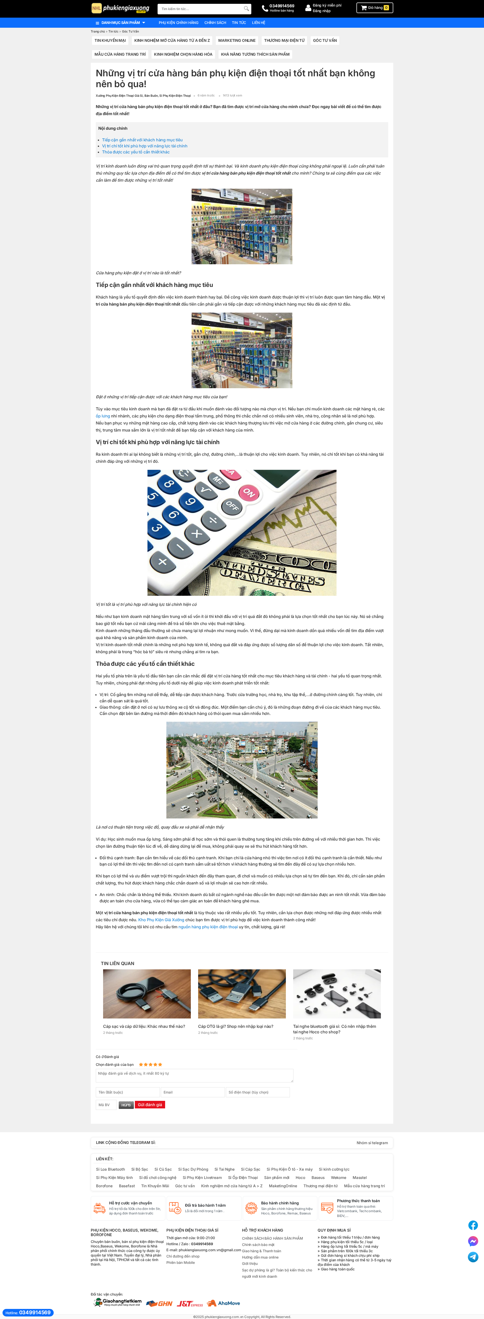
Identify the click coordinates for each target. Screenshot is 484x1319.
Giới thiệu (249, 1263)
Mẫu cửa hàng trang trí (120, 54)
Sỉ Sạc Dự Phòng (193, 1169)
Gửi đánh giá (150, 1104)
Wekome (338, 1177)
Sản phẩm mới (276, 1177)
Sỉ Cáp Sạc (250, 1169)
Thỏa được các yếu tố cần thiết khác (136, 151)
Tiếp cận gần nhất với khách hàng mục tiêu (142, 139)
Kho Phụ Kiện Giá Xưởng (161, 919)
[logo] (122, 9)
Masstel (360, 1177)
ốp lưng (103, 415)
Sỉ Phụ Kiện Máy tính (114, 1177)
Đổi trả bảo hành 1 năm (205, 1205)
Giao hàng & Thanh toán (261, 1251)
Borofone (104, 1185)
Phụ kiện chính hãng (178, 22)
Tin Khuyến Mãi (155, 1185)
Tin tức (239, 22)
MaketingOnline (283, 1185)
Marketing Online (237, 40)
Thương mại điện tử (284, 40)
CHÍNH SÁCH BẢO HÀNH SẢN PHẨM (272, 1238)
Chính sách (215, 22)
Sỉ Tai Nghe (225, 1169)
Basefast (127, 1185)
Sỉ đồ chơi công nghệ (157, 1177)
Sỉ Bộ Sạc (139, 1169)
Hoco (300, 1177)
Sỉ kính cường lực (334, 1169)
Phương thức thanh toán (358, 1201)
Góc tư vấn (185, 1185)
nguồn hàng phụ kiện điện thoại (208, 926)
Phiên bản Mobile (180, 1263)
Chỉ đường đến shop (182, 1256)
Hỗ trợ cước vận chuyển (130, 1203)
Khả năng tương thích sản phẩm (255, 54)
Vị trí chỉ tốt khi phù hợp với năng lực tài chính (144, 145)
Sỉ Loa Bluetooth (110, 1169)
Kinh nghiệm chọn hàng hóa (183, 54)
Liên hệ (258, 22)
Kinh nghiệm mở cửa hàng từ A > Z (232, 1185)
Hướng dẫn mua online (260, 1257)
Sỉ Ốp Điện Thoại (243, 1177)
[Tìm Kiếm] (246, 8)
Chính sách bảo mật (258, 1244)
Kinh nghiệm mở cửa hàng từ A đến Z (172, 40)
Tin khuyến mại (110, 40)
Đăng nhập (322, 11)
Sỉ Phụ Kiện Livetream (202, 1177)
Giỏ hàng (377, 8)
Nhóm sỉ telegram (372, 1142)
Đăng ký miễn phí (327, 5)
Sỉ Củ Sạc (163, 1169)
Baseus (318, 1177)
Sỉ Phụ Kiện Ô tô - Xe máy (290, 1169)
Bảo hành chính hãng (280, 1203)
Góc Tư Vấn (325, 40)
